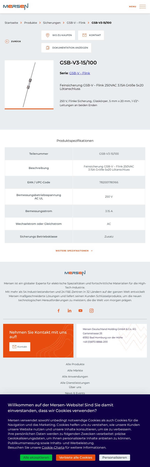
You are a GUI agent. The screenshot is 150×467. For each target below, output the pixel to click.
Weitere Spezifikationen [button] (72, 250)
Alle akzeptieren (36, 457)
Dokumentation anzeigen (70, 47)
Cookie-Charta (53, 447)
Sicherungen (52, 22)
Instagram (91, 311)
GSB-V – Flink (76, 22)
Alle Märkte (75, 370)
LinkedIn (69, 311)
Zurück (16, 41)
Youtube (80, 311)
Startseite (11, 22)
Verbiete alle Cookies (75, 457)
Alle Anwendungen (75, 376)
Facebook (58, 311)
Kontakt (95, 35)
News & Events (75, 393)
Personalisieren (114, 457)
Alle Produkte (75, 364)
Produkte (30, 22)
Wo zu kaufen (62, 35)
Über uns (75, 387)
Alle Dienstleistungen (75, 383)
